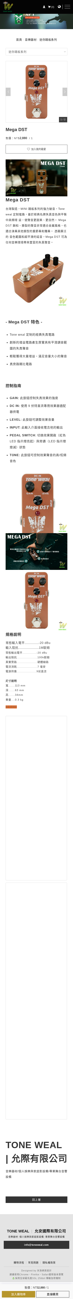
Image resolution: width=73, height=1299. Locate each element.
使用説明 (11, 706)
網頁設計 (47, 1270)
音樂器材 (30, 39)
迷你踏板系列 (48, 39)
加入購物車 (18, 1294)
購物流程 (19, 1262)
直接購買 (52, 1294)
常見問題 (33, 1262)
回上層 (36, 1199)
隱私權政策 (49, 1262)
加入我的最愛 (38, 149)
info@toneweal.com (36, 1244)
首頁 (19, 39)
